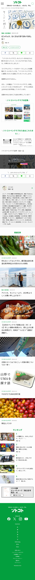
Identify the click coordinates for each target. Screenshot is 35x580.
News (17, 547)
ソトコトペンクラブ (14, 47)
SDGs (17, 544)
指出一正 (5, 47)
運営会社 (17, 560)
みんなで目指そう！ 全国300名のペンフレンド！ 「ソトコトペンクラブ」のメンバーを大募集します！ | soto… (22, 141)
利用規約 (17, 556)
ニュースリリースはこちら (17, 552)
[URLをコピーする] (30, 53)
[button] (5, 53)
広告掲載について (17, 554)
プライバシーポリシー (17, 558)
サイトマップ (17, 562)
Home (2, 8)
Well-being (17, 542)
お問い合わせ (17, 550)
